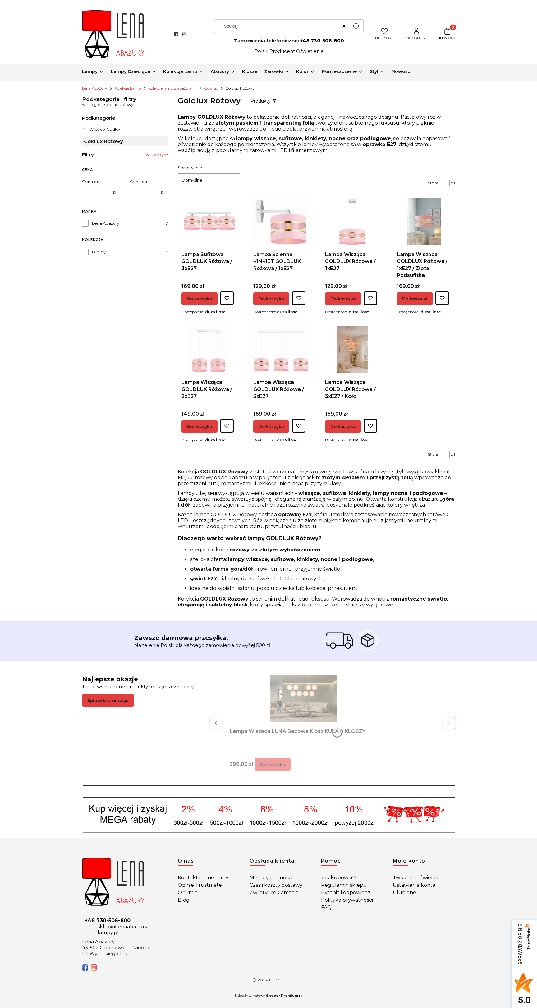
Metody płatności (271, 878)
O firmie (188, 892)
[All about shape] (125, 882)
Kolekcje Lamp (128, 88)
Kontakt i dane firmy (203, 878)
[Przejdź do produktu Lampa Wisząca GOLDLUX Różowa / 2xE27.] (209, 349)
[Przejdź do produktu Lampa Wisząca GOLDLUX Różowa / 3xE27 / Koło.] (352, 349)
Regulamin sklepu (344, 885)
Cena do (138, 181)
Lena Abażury (94, 88)
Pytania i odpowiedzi (346, 892)
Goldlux (211, 88)
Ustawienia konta (414, 885)
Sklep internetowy (266, 995)
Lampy (99, 251)
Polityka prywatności (347, 900)
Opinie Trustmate (200, 885)
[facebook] (85, 967)
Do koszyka (199, 298)
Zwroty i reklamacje (274, 892)
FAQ (326, 907)
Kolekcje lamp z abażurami (172, 88)
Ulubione (404, 892)
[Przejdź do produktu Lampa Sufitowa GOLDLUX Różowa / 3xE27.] (209, 221)
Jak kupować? (339, 878)
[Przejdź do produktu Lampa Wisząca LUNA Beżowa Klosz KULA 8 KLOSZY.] (303, 698)
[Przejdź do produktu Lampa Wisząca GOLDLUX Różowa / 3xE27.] (280, 349)
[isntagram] (94, 967)
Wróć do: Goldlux (105, 129)
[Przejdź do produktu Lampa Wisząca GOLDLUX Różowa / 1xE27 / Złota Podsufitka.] (424, 221)
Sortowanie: (190, 168)
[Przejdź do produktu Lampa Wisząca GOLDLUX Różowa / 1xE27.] (352, 221)
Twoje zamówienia (415, 878)
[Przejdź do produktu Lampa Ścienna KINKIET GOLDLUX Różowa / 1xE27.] (280, 221)
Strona (433, 183)
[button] (356, 26)
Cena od (90, 181)
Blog (184, 900)
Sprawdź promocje (108, 700)
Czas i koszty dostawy (276, 885)
